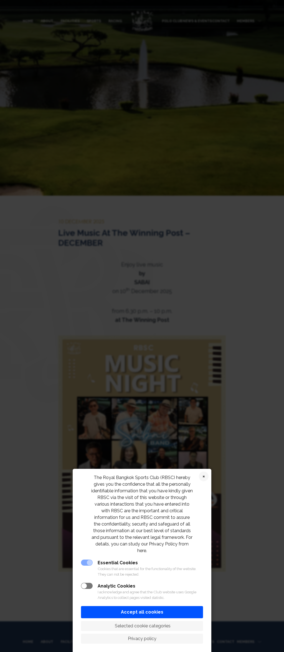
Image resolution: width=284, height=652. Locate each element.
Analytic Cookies (116, 586)
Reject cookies (204, 476)
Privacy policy (142, 638)
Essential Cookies (118, 562)
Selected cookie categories (142, 625)
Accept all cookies (142, 612)
